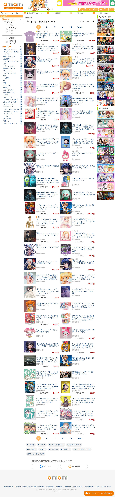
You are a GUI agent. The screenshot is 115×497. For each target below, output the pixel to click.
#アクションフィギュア (35, 454)
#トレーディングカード (82, 449)
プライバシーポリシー (103, 487)
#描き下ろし (31, 449)
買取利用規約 (89, 487)
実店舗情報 (50, 487)
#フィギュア (65, 449)
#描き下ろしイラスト (56, 445)
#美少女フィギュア (74, 445)
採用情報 (59, 487)
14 (71, 27)
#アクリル (41, 445)
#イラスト (30, 445)
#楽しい (42, 449)
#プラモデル (53, 449)
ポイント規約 (77, 487)
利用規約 (68, 487)
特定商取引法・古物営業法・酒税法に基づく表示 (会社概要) (24, 487)
